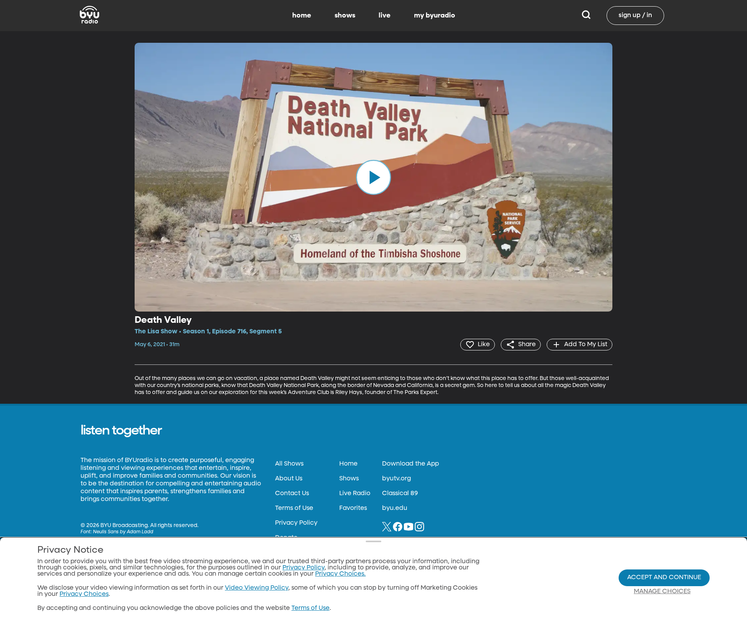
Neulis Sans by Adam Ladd (123, 532)
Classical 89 (400, 493)
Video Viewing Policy (256, 588)
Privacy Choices (84, 594)
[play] (373, 176)
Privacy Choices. (340, 574)
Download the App (410, 464)
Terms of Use (294, 508)
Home (348, 464)
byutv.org (396, 479)
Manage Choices (662, 591)
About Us (288, 479)
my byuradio (434, 15)
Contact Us (292, 493)
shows (345, 15)
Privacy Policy (296, 523)
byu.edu (394, 508)
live (385, 15)
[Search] (586, 15)
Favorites (353, 508)
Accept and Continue (664, 577)
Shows (349, 479)
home (301, 15)
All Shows (289, 464)
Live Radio (354, 493)
